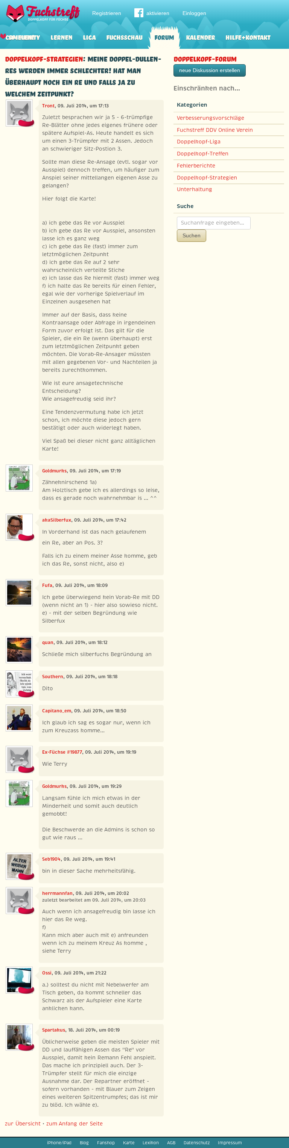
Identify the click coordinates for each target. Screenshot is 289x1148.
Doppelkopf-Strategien (44, 58)
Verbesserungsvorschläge (210, 118)
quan (47, 643)
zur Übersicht (23, 1123)
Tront (48, 106)
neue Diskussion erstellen (209, 70)
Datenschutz (197, 1142)
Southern (52, 677)
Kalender (200, 36)
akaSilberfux (56, 520)
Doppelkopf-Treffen (202, 153)
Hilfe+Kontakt (247, 36)
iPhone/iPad (59, 1142)
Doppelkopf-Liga (199, 141)
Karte (129, 1142)
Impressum (230, 1142)
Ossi (47, 973)
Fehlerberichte (196, 165)
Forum (164, 36)
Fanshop (106, 1142)
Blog (84, 1142)
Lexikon (151, 1142)
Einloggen (194, 13)
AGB (171, 1142)
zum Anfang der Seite (74, 1123)
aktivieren (157, 13)
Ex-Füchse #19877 (62, 752)
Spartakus (53, 1030)
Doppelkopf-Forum (204, 58)
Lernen (61, 36)
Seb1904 (51, 859)
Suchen (192, 235)
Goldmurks (54, 471)
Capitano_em (56, 711)
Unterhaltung (194, 189)
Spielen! (21, 36)
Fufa (47, 585)
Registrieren (106, 13)
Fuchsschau (124, 36)
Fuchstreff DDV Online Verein (215, 130)
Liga (89, 36)
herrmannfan (57, 893)
